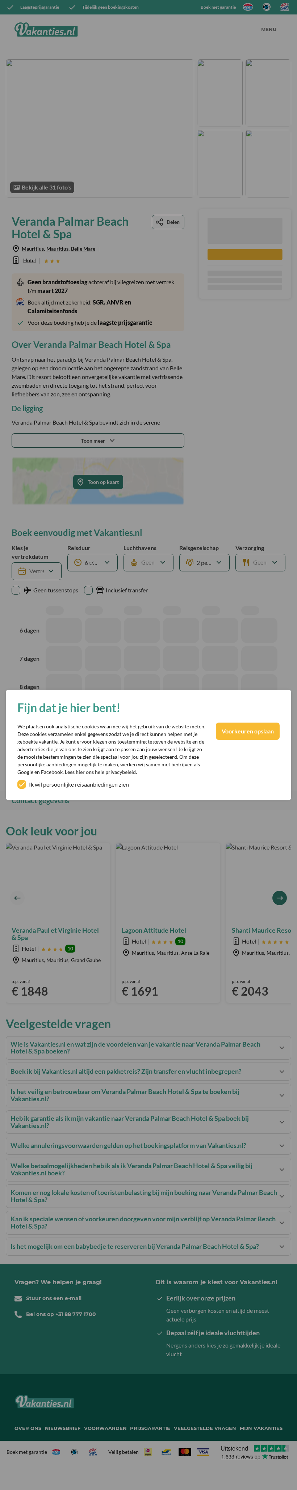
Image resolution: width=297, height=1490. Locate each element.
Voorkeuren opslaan (248, 731)
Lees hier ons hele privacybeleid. (101, 772)
